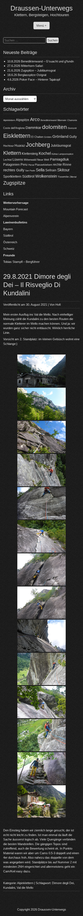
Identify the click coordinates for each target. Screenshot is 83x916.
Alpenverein (11, 216)
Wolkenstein (46, 176)
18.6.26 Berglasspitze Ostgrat (26, 75)
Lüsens (17, 159)
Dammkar (33, 128)
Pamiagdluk (59, 159)
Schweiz (9, 248)
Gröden (48, 137)
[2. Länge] (41, 470)
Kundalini (9, 887)
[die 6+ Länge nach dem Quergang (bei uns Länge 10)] (41, 702)
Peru (24, 164)
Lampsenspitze (65, 154)
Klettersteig (30, 153)
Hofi (58, 304)
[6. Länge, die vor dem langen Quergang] (41, 636)
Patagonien (11, 164)
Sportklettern (12, 176)
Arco (35, 119)
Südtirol (28, 176)
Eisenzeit (72, 128)
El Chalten (37, 136)
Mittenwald (30, 159)
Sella (40, 170)
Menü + (41, 25)
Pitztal (31, 165)
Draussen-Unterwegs (41, 8)
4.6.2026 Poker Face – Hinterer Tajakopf (33, 79)
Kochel (45, 153)
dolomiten (54, 127)
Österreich (10, 242)
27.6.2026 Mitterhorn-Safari (25, 65)
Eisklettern (16, 135)
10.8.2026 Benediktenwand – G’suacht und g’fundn (40, 61)
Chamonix (72, 120)
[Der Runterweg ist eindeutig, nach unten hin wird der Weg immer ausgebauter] (41, 768)
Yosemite (63, 176)
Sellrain (50, 170)
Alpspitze (22, 120)
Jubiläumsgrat (61, 145)
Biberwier (61, 120)
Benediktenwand (48, 120)
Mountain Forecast (15, 209)
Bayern (8, 229)
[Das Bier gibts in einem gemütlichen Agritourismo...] (41, 801)
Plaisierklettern (43, 164)
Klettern (12, 153)
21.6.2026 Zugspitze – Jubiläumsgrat (31, 70)
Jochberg (38, 144)
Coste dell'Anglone (14, 128)
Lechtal (7, 159)
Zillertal (73, 177)
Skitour (63, 170)
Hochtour (8, 145)
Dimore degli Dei (63, 883)
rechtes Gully (13, 170)
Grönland (60, 136)
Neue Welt (43, 159)
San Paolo (30, 170)
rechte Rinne (62, 164)
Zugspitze (14, 183)
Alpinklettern (9, 120)
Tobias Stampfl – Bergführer (21, 261)
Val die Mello (25, 887)
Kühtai (55, 154)
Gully (73, 136)
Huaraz (20, 145)
